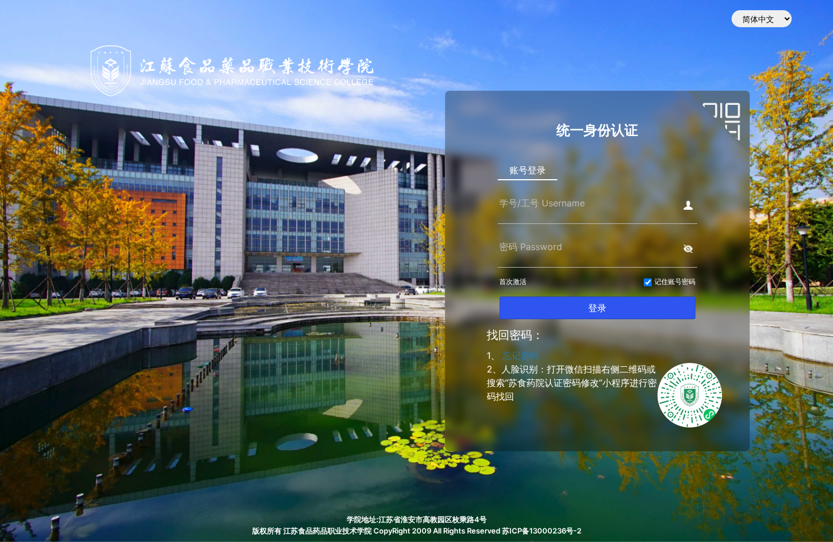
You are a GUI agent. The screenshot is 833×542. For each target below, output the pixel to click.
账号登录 (527, 170)
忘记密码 (521, 355)
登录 (597, 308)
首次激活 (512, 281)
